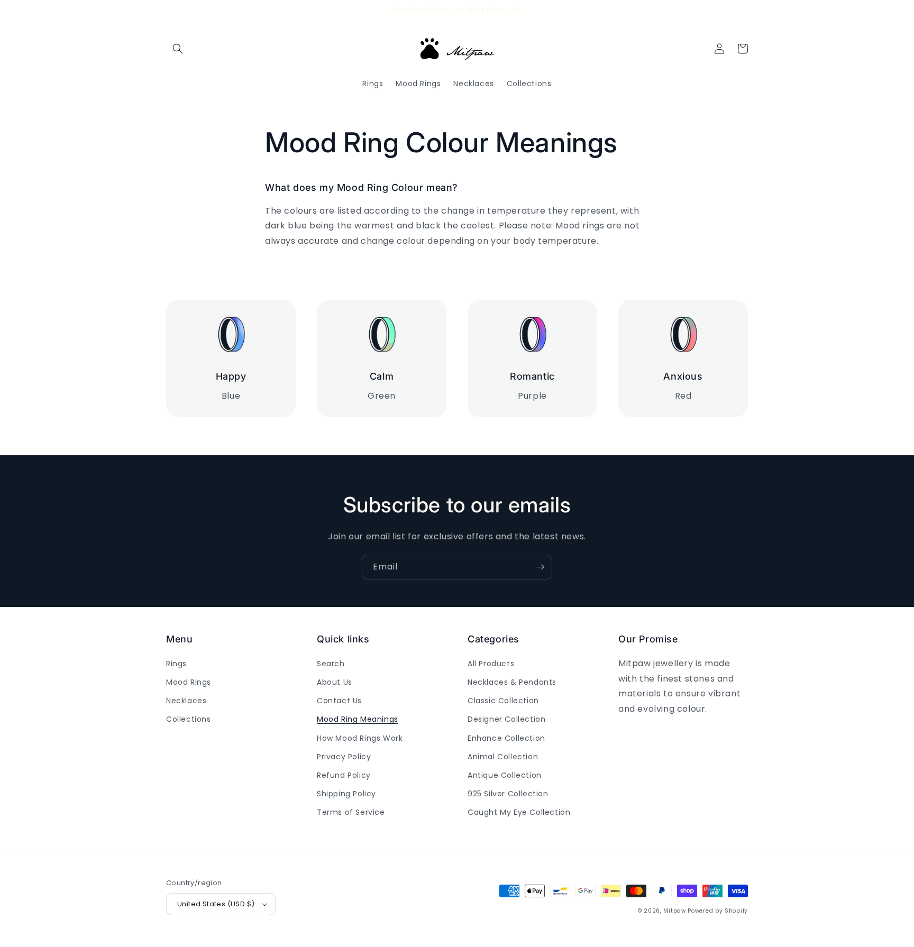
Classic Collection (503, 700)
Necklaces (186, 700)
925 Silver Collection (508, 793)
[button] (177, 48)
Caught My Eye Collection (519, 812)
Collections (188, 719)
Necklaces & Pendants (512, 682)
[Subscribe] (540, 567)
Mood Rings (188, 682)
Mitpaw (674, 911)
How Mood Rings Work (360, 738)
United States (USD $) (215, 904)
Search (331, 663)
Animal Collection (503, 756)
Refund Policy (344, 775)
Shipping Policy (346, 793)
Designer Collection (506, 719)
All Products (491, 663)
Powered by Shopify (718, 911)
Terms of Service (351, 812)
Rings (176, 663)
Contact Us (339, 700)
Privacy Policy (344, 756)
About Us (334, 682)
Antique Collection (505, 775)
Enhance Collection (506, 738)
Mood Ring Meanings (357, 719)
